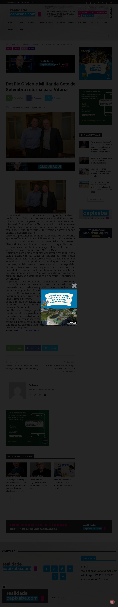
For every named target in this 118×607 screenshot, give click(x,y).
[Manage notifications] (112, 602)
